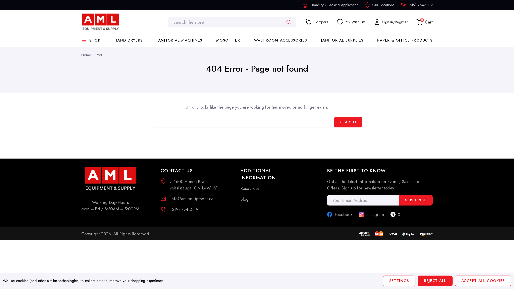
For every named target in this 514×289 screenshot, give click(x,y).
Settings (399, 280)
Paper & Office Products (404, 40)
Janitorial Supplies (342, 40)
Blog (244, 199)
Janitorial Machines (179, 40)
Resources (249, 188)
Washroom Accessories (280, 40)
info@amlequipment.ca (191, 198)
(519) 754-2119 (184, 209)
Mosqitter (228, 40)
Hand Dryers (128, 40)
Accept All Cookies (483, 280)
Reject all (435, 280)
